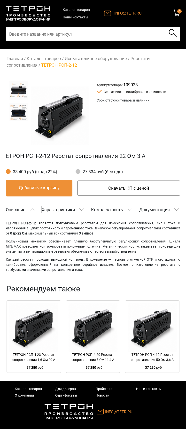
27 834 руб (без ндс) (103, 171)
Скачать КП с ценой (128, 188)
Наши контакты (75, 17)
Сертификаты (66, 395)
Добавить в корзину (39, 187)
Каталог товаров (76, 10)
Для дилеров (65, 389)
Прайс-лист (105, 389)
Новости (102, 395)
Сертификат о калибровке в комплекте (135, 92)
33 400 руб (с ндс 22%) (35, 171)
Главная (15, 58)
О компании (24, 395)
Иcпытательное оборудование (96, 58)
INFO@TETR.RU (127, 13)
